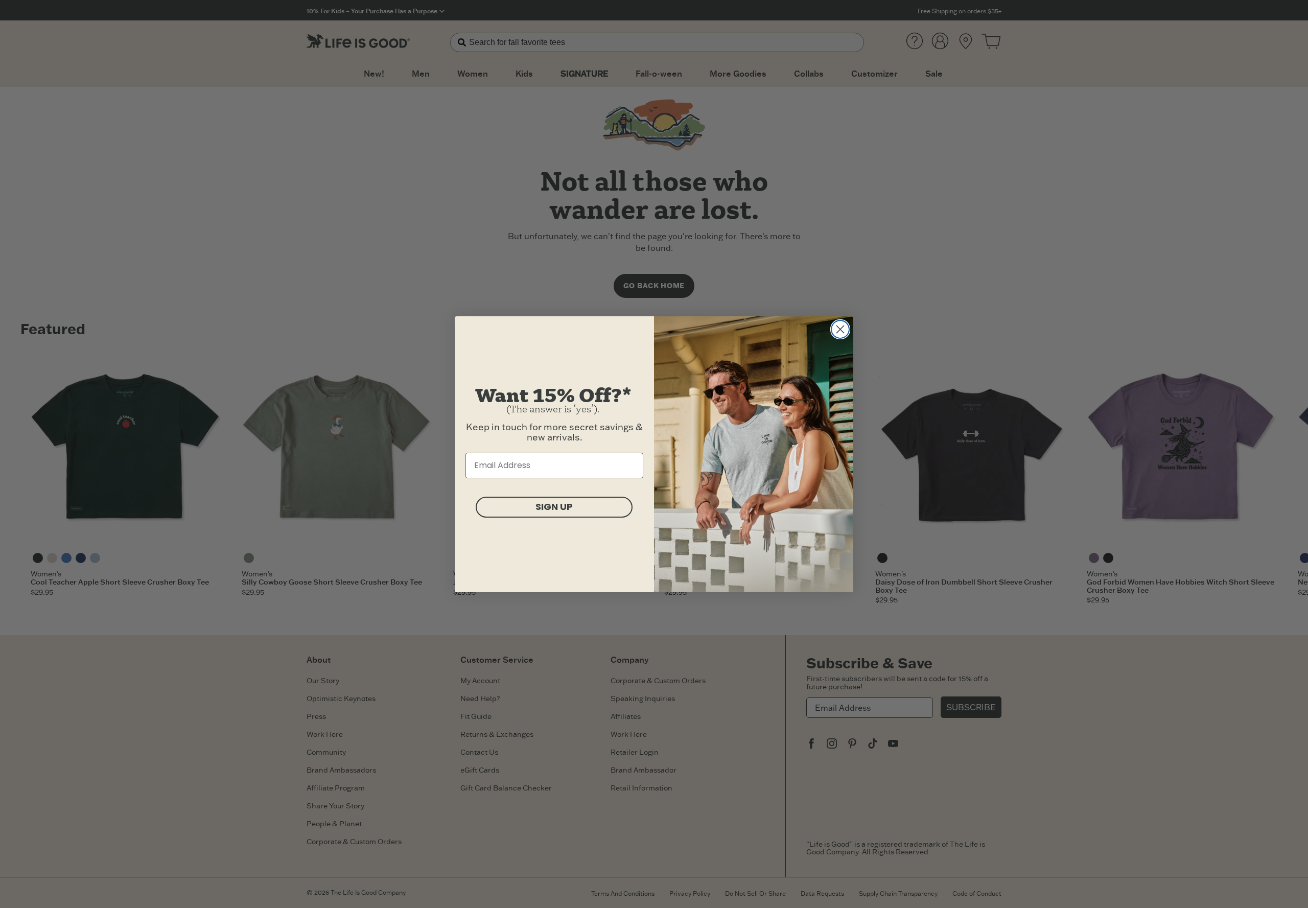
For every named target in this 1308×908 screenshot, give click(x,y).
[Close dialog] (840, 329)
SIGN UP (554, 506)
